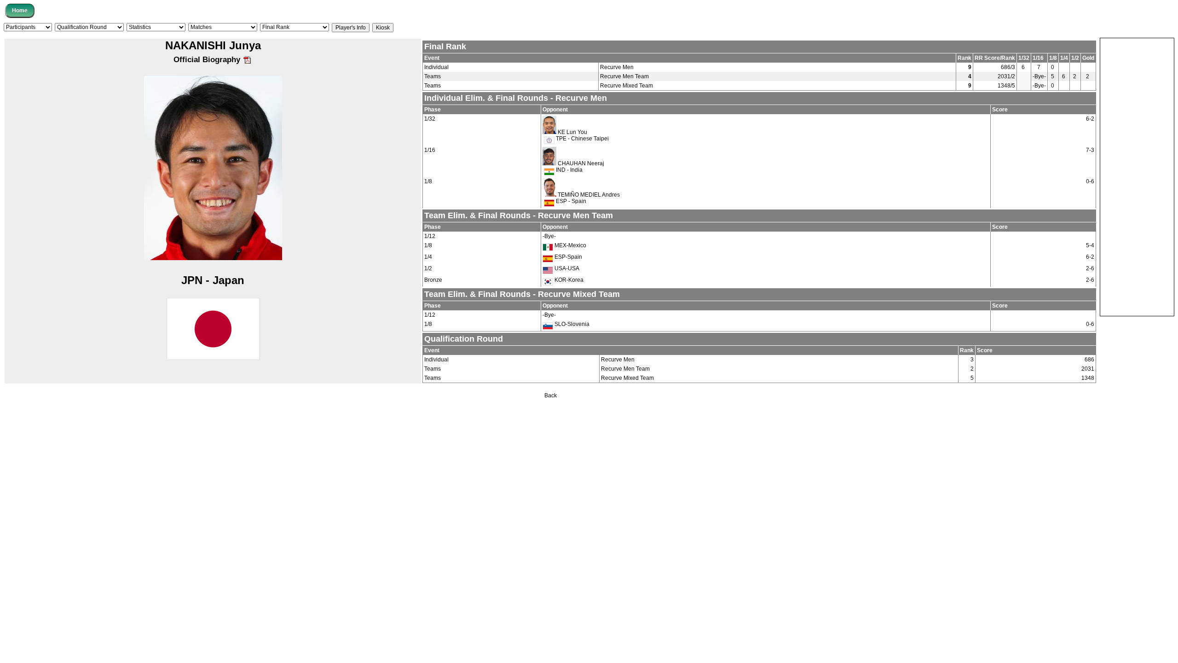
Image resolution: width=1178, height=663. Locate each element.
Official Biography (208, 59)
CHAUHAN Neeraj (581, 163)
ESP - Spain (570, 201)
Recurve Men (617, 67)
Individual (436, 67)
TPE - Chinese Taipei (581, 138)
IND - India (568, 170)
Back (550, 395)
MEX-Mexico (569, 245)
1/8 (428, 181)
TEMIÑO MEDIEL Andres (589, 195)
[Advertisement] (1137, 176)
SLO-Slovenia (571, 324)
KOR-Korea (568, 280)
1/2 (428, 268)
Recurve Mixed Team (626, 85)
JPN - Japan (212, 280)
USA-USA (566, 268)
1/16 (429, 150)
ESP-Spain (567, 257)
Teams (432, 76)
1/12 (429, 236)
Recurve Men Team (624, 76)
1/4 (428, 257)
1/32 (429, 119)
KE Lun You (572, 132)
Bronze (433, 280)
